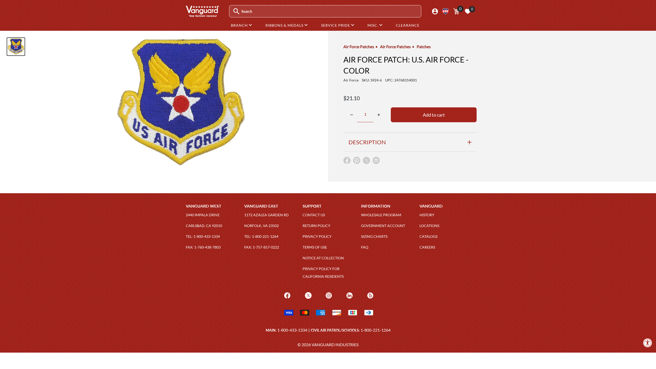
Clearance (407, 25)
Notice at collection (323, 258)
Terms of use (315, 247)
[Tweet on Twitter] (366, 161)
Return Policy (316, 225)
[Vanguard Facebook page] (286, 295)
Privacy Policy (317, 236)
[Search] (236, 11)
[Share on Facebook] (347, 161)
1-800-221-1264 (376, 329)
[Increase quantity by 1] (378, 114)
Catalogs (428, 236)
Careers (427, 247)
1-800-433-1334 (292, 329)
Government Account (383, 225)
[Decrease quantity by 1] (351, 114)
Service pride (336, 25)
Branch (240, 25)
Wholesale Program (381, 215)
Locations (429, 225)
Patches (424, 46)
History (426, 215)
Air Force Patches (358, 46)
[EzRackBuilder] (445, 11)
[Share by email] (376, 161)
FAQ (364, 247)
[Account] (435, 11)
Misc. (373, 25)
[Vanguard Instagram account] (328, 295)
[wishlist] (467, 11)
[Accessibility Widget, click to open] (647, 342)
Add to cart (434, 115)
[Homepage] (202, 15)
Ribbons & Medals (284, 25)
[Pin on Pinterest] (356, 161)
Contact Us (314, 215)
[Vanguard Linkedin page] (349, 295)
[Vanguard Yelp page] (369, 295)
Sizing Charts (374, 236)
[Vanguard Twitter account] (308, 295)
